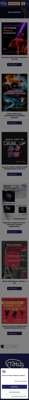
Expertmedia (22, 396)
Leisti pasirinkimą (14, 392)
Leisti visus (14, 387)
